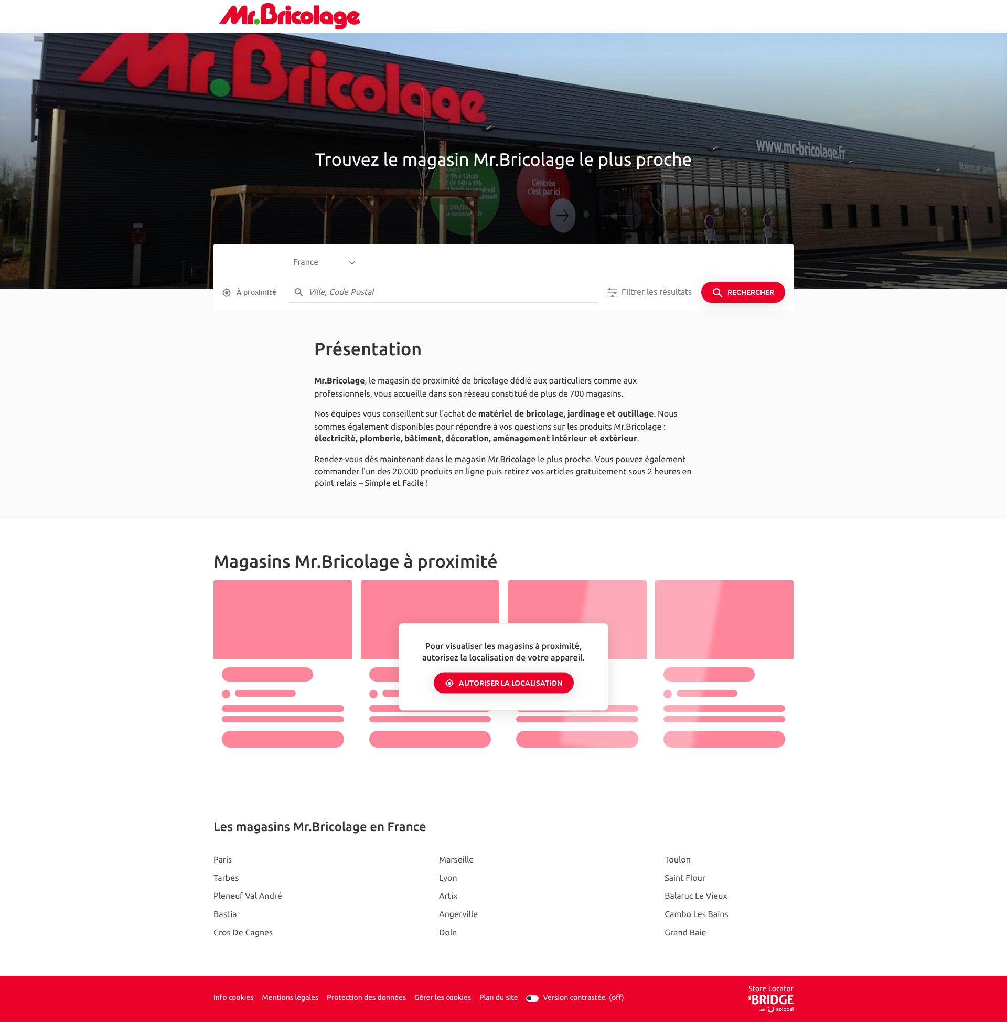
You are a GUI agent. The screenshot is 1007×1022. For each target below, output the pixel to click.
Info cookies (233, 998)
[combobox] (324, 262)
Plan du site (498, 998)
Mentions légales (290, 998)
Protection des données (366, 998)
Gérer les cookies (442, 998)
